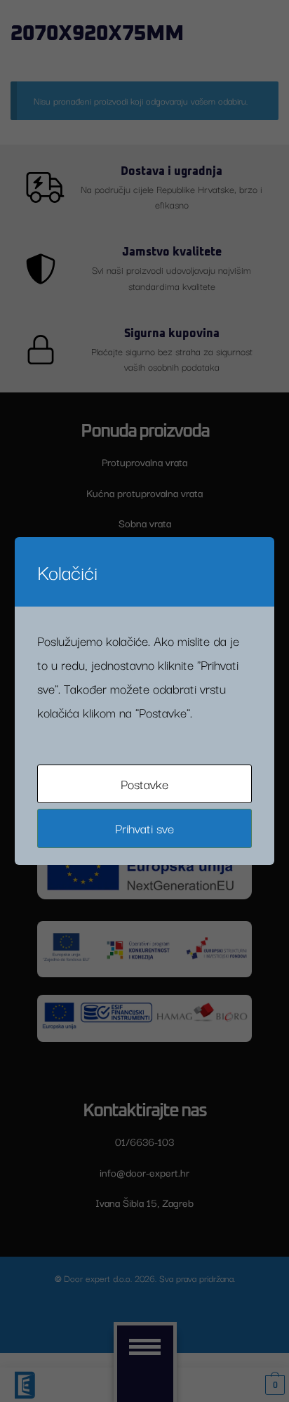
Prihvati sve (144, 828)
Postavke (144, 783)
